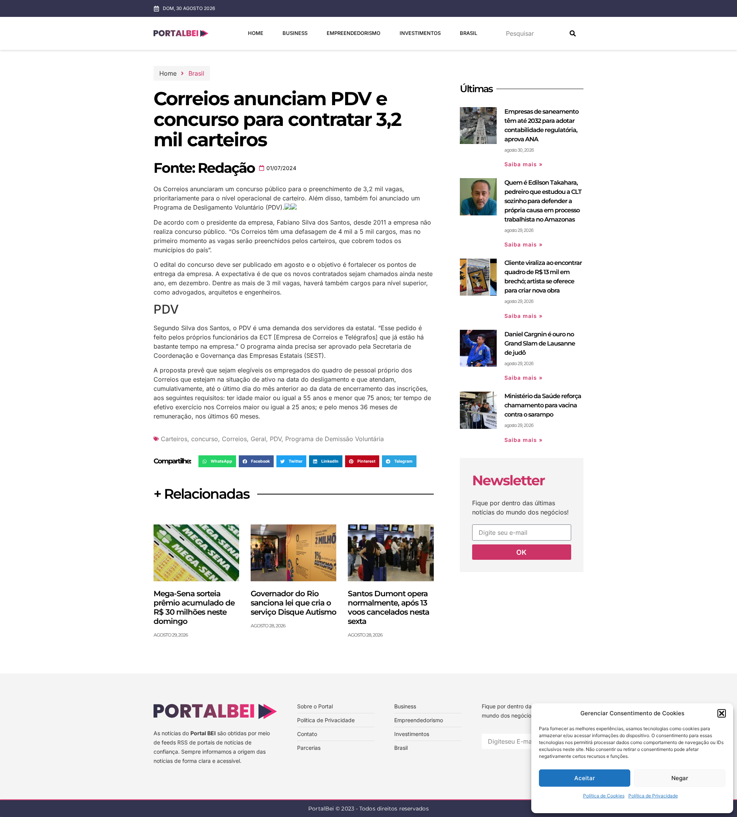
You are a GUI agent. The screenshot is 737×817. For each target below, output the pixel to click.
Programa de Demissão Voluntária (334, 439)
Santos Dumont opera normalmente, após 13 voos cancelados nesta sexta (388, 607)
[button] (721, 713)
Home (255, 33)
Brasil (468, 33)
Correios (234, 439)
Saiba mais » (523, 164)
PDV (275, 439)
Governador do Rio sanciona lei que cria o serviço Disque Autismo (293, 603)
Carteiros (174, 439)
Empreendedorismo (353, 33)
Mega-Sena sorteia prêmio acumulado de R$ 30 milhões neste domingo (194, 607)
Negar (679, 778)
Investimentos (420, 33)
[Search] (572, 33)
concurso (204, 439)
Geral (258, 439)
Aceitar (584, 778)
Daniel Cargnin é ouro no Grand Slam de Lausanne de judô (539, 343)
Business (295, 33)
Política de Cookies (604, 796)
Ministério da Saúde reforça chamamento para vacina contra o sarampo (542, 405)
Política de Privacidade (653, 796)
